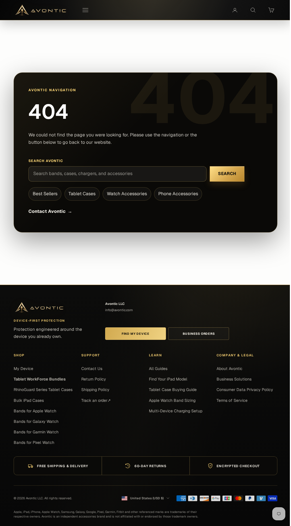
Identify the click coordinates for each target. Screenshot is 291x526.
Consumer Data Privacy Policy (245, 389)
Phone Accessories (178, 194)
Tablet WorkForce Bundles (40, 379)
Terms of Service (232, 400)
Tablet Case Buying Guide (173, 389)
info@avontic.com (119, 310)
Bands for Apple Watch (35, 410)
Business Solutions (234, 379)
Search (227, 173)
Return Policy (93, 379)
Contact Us (91, 368)
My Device (23, 368)
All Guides (158, 368)
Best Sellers (45, 194)
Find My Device (135, 334)
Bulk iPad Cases (29, 400)
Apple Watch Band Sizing (172, 400)
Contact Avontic (50, 211)
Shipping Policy (95, 389)
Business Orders (199, 334)
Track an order (96, 400)
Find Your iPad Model (168, 379)
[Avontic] (39, 307)
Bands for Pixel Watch (34, 442)
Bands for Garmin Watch (36, 431)
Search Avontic (45, 161)
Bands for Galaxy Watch (36, 421)
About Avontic (229, 368)
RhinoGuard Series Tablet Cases (43, 389)
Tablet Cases (81, 194)
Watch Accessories (127, 194)
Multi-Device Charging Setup (175, 410)
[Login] (234, 10)
